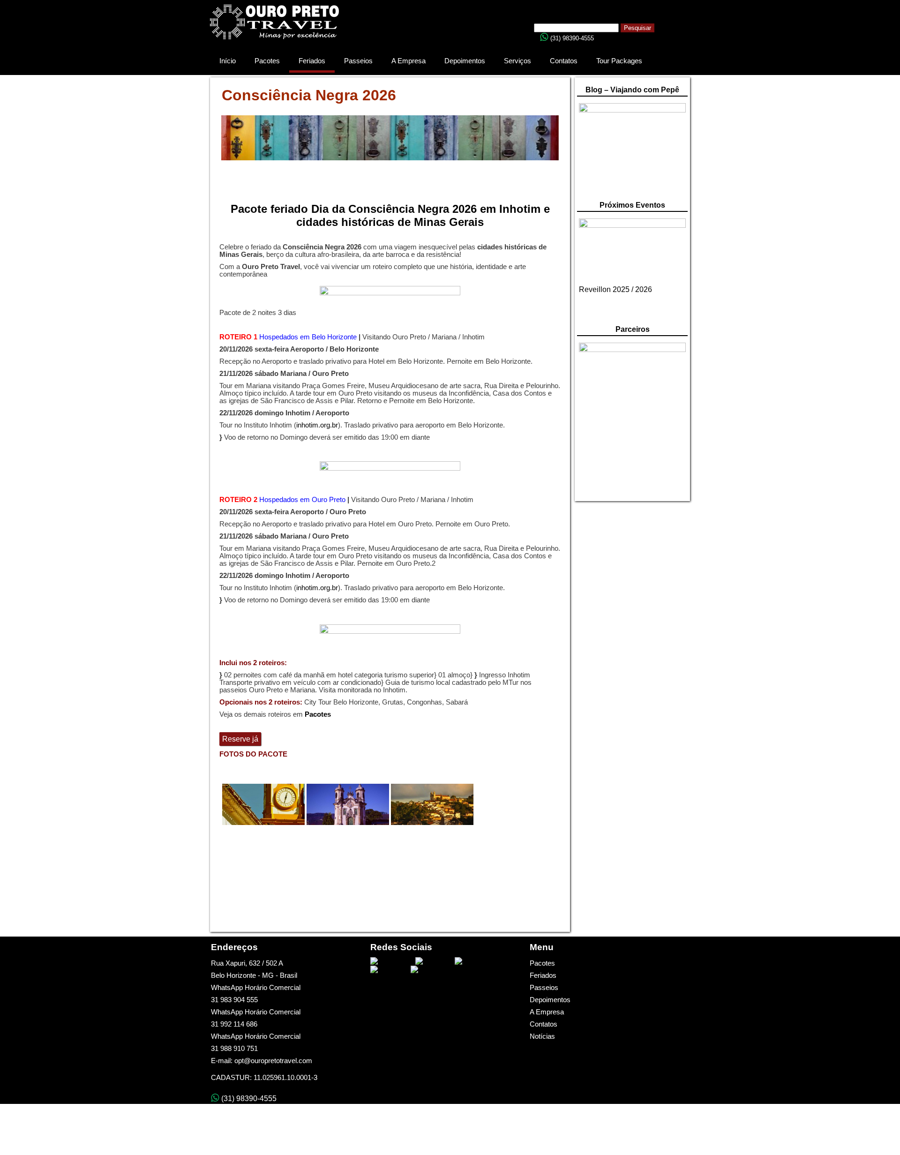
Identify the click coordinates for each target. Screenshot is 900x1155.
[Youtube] (432, 961)
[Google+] (388, 970)
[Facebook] (390, 961)
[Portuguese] (566, 13)
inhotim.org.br (317, 425)
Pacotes (267, 61)
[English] (576, 13)
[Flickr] (423, 970)
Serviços (517, 61)
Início (227, 61)
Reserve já (240, 739)
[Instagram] (475, 961)
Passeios (358, 61)
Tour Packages (619, 61)
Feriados (312, 61)
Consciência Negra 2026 (309, 95)
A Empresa (408, 61)
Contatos (564, 61)
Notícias (542, 1036)
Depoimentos (464, 61)
